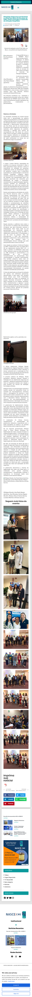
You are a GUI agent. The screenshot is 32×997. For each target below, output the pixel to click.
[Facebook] (12, 956)
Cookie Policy (11, 981)
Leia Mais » (5, 818)
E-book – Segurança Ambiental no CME (19, 827)
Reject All (16, 993)
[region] (16, 983)
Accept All (16, 985)
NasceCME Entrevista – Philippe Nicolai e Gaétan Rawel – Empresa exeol (20, 833)
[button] (18, 7)
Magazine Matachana (19, 820)
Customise (16, 989)
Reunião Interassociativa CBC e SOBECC (13, 816)
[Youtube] (20, 956)
